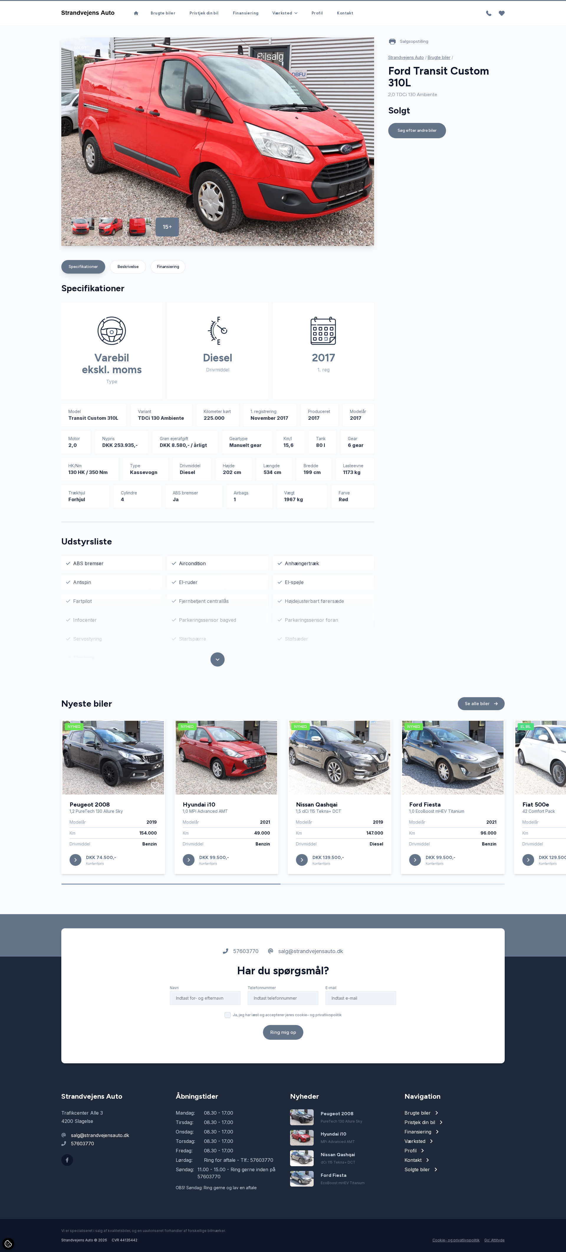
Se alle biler (478, 703)
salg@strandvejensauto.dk (310, 951)
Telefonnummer (262, 988)
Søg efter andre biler (417, 130)
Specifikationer (83, 266)
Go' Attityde (494, 1240)
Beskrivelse (128, 266)
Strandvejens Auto (406, 57)
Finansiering (246, 13)
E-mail (330, 988)
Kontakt (345, 13)
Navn (174, 988)
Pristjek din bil (204, 13)
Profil (317, 13)
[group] (217, 141)
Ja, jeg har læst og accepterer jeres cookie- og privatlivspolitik (287, 1015)
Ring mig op (283, 1032)
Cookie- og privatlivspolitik (456, 1240)
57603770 (245, 951)
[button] (350, 232)
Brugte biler (163, 13)
